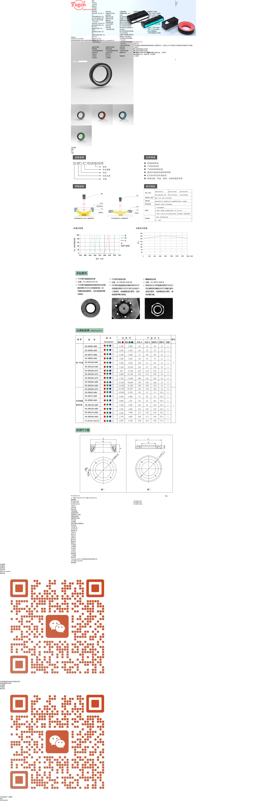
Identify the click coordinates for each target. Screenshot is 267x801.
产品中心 (94, 3)
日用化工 (73, 538)
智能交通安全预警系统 (77, 523)
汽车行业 (73, 532)
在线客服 (2, 685)
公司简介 (73, 550)
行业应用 (94, 4)
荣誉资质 (73, 554)
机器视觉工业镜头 (76, 514)
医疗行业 (73, 539)
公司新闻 (73, 546)
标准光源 (73, 507)
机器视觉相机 (74, 516)
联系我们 (94, 10)
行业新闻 (73, 545)
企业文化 (73, 552)
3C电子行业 (74, 529)
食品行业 (73, 534)
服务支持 (73, 541)
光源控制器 (74, 511)
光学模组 (73, 522)
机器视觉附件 (74, 513)
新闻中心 (94, 6)
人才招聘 (73, 555)
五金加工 (73, 536)
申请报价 (2, 687)
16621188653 (4, 800)
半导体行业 (74, 527)
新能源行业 (74, 530)
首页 (93, 1)
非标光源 (73, 509)
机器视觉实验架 (75, 518)
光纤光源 (73, 520)
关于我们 (94, 8)
